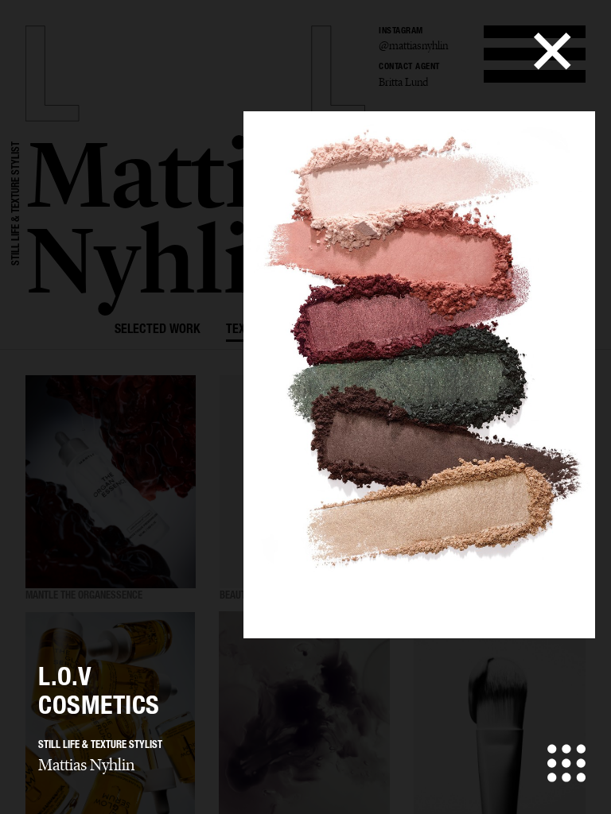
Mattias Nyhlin (86, 764)
